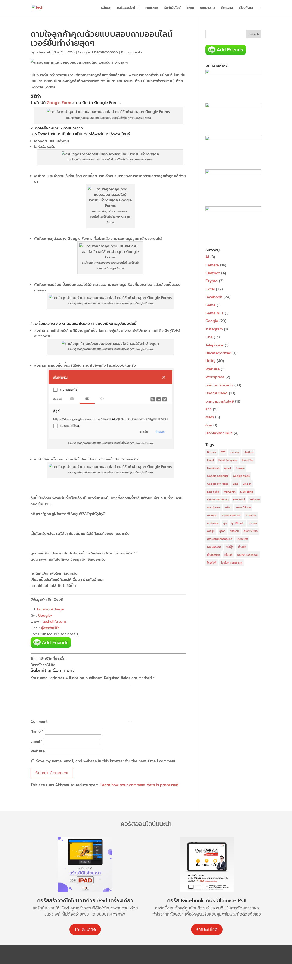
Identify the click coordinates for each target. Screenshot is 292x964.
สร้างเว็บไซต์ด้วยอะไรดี (219, 539)
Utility (210, 361)
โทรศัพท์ (211, 563)
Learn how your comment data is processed (139, 785)
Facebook (213, 297)
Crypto (211, 281)
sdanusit (43, 52)
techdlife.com (54, 621)
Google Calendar (217, 476)
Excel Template (227, 460)
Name (37, 731)
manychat (230, 492)
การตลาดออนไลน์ (231, 515)
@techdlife (50, 628)
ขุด (225, 523)
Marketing (246, 492)
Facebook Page (50, 609)
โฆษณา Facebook (247, 555)
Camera (212, 265)
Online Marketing (218, 499)
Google (84, 52)
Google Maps (241, 476)
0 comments (131, 52)
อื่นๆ (208, 425)
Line (208, 337)
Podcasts (151, 8)
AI (207, 257)
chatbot (249, 452)
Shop (190, 8)
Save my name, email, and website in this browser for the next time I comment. (106, 761)
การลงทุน (250, 515)
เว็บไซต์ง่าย (213, 555)
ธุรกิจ (222, 531)
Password (239, 499)
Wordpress (214, 377)
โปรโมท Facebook (231, 563)
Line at (247, 484)
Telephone (214, 345)
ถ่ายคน (253, 523)
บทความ (205, 8)
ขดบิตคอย (213, 523)
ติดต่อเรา (227, 8)
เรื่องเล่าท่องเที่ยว (219, 433)
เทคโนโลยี (242, 539)
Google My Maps (217, 484)
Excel (210, 289)
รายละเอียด (85, 929)
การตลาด (212, 515)
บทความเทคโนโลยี (219, 401)
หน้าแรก (106, 8)
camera (234, 452)
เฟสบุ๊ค (229, 547)
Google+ (45, 615)
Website (38, 751)
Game (210, 305)
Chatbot (212, 273)
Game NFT (214, 313)
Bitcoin (211, 452)
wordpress (213, 507)
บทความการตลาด (105, 52)
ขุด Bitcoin (237, 523)
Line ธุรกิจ (213, 492)
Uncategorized (218, 353)
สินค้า (209, 417)
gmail (227, 468)
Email (37, 741)
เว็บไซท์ (228, 555)
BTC (223, 452)
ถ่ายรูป (211, 531)
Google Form (59, 103)
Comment (39, 721)
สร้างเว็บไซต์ (251, 531)
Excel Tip (247, 460)
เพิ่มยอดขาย (214, 547)
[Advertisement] (233, 638)
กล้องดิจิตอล (243, 507)
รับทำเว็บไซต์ (172, 8)
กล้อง (228, 507)
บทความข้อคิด (216, 393)
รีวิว (208, 409)
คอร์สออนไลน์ (126, 8)
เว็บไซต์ (242, 547)
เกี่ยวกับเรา (246, 8)
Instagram (214, 329)
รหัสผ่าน (234, 531)
